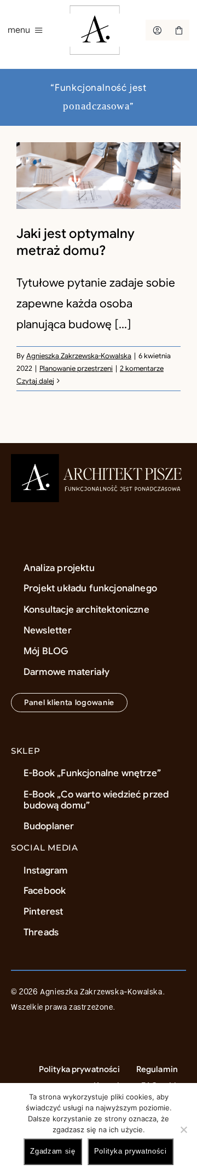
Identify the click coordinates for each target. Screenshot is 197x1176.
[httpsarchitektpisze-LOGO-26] (98, 459)
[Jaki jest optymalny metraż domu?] (98, 175)
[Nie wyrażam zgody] (183, 1129)
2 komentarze (142, 368)
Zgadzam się (52, 1151)
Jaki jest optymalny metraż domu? (75, 242)
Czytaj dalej (35, 381)
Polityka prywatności (130, 1151)
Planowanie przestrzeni (76, 368)
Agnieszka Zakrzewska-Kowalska (78, 355)
